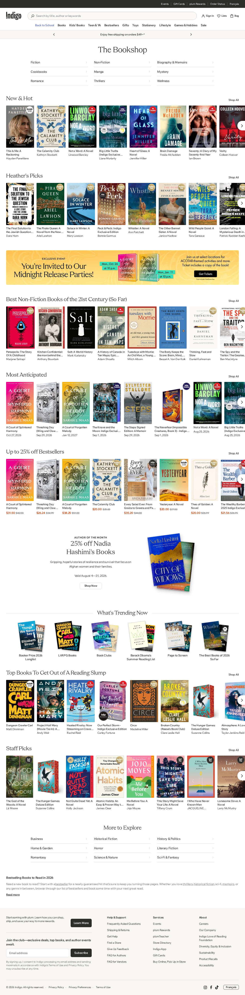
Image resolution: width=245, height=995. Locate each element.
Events (165, 3)
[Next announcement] (191, 34)
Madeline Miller (139, 729)
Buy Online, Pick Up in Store (169, 961)
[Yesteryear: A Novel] (174, 480)
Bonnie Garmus (107, 235)
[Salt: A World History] (81, 327)
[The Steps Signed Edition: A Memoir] (138, 403)
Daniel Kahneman (200, 359)
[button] (44, 26)
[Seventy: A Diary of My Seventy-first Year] (203, 127)
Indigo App (159, 949)
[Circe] (144, 701)
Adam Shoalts (106, 359)
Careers (203, 923)
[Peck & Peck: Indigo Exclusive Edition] (112, 204)
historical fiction (204, 884)
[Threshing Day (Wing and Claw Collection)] (48, 403)
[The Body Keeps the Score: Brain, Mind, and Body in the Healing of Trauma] (173, 327)
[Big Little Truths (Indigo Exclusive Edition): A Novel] (113, 127)
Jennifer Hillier (138, 158)
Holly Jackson (74, 808)
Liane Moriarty (107, 158)
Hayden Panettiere (17, 158)
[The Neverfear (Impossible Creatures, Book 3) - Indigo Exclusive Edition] (172, 403)
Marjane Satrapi (15, 359)
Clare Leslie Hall (170, 733)
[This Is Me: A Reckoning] (20, 127)
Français (234, 3)
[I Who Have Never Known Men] (201, 777)
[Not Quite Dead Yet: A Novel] (79, 777)
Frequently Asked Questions (124, 923)
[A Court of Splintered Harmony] (20, 403)
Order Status (217, 3)
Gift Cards (179, 3)
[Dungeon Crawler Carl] (20, 701)
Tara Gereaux (197, 235)
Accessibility (206, 965)
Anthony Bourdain (48, 359)
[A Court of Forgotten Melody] (76, 403)
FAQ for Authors (116, 955)
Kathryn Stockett (47, 154)
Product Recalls (208, 959)
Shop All (234, 100)
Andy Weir (43, 733)
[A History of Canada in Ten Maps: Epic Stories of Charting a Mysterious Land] (111, 327)
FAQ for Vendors (117, 961)
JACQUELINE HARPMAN (195, 808)
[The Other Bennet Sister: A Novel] (172, 204)
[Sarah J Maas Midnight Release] (122, 267)
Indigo (18, 987)
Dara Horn (12, 235)
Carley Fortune (106, 733)
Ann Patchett (136, 232)
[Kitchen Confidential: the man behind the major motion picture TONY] (51, 327)
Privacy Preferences (80, 987)
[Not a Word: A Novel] (83, 127)
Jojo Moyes (133, 808)
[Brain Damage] (173, 127)
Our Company (207, 930)
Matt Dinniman (15, 729)
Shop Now (90, 585)
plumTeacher (161, 936)
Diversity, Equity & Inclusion (215, 946)
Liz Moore (12, 808)
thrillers (188, 884)
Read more (13, 894)
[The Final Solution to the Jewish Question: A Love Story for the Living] (20, 204)
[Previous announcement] (54, 34)
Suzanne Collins (200, 733)
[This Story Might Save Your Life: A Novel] (171, 777)
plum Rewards (197, 3)
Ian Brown (195, 158)
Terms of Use (103, 987)
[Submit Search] (32, 16)
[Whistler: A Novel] (142, 204)
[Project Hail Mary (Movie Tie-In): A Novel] (50, 701)
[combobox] (115, 16)
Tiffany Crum (164, 808)
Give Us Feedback (118, 949)
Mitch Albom (135, 359)
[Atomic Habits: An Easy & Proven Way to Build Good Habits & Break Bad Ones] (110, 777)
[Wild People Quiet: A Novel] (203, 204)
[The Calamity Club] (51, 127)
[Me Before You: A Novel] (140, 777)
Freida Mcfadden (170, 154)
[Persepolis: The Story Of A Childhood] (20, 327)
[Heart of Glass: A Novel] (143, 127)
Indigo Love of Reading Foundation (212, 938)
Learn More (81, 923)
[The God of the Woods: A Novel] (19, 777)
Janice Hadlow (167, 235)
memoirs (228, 884)
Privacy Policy (56, 987)
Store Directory (162, 942)
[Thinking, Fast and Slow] (203, 327)
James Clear (103, 808)
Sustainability (207, 952)
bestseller (61, 884)
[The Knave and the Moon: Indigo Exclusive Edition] (106, 403)
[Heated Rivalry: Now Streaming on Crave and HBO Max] (81, 701)
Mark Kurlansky (76, 355)
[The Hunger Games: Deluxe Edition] (205, 701)
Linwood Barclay (78, 154)
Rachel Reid (74, 733)
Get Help (112, 936)
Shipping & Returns (118, 930)
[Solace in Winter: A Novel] (81, 204)
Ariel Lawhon (44, 235)
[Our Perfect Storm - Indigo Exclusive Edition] (112, 701)
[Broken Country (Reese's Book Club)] (175, 701)
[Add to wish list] (30, 144)
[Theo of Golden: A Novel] (204, 480)
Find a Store (114, 942)
